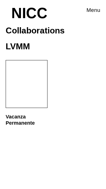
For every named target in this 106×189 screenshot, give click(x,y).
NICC (29, 13)
